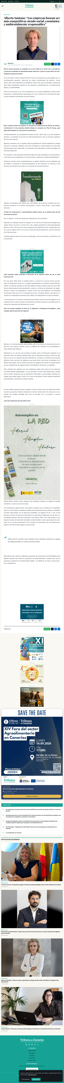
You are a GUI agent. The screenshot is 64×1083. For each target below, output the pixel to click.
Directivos (7, 14)
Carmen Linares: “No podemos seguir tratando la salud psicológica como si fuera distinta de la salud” (31, 884)
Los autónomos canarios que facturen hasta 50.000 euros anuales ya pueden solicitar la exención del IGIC (33, 810)
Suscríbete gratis (32, 1069)
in (58, 64)
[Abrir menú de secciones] (2, 6)
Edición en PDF (32, 1050)
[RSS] (38, 1044)
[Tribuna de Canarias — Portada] (29, 6)
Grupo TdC (32, 1058)
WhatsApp (47, 64)
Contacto (17, 1)
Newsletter (10, 1)
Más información (32, 1074)
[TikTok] (62, 1)
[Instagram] (59, 1)
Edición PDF (4, 1)
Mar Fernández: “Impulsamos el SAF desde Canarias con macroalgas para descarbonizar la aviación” (31, 827)
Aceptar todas (36, 1079)
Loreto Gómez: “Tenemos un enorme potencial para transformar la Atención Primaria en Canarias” (31, 1029)
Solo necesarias (26, 1079)
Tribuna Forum (32, 1060)
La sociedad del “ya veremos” (14, 832)
